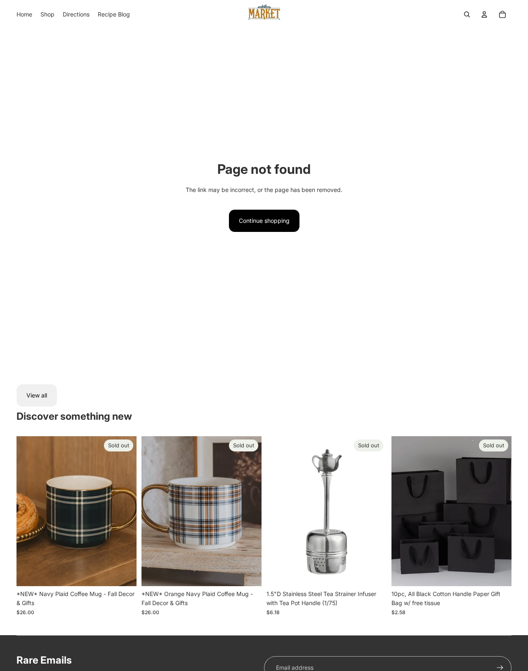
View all (36, 395)
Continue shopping (264, 220)
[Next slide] (124, 511)
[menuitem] (24, 14)
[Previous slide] (28, 511)
